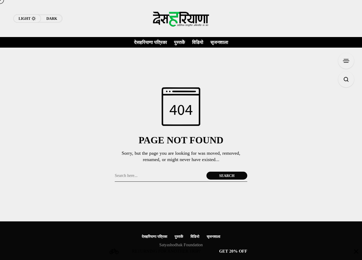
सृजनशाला (213, 237)
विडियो (195, 237)
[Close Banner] (356, 251)
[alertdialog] (181, 251)
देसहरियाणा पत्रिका (154, 237)
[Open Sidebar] (346, 61)
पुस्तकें (179, 237)
